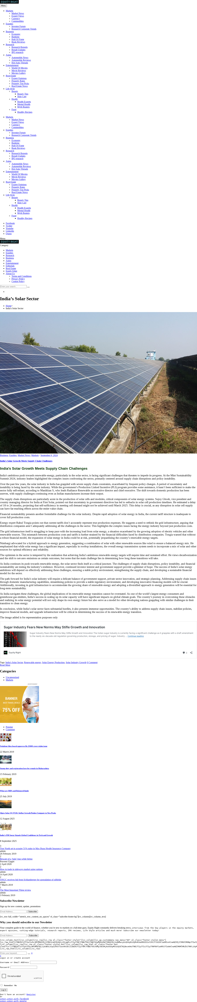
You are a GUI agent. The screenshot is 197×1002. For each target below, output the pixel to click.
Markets (9, 11)
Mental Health (23, 104)
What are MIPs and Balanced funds (14, 791)
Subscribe (32, 911)
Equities (9, 24)
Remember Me (10, 985)
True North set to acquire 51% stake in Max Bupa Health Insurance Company (35, 848)
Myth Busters (23, 107)
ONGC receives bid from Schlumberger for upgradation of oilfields (30, 879)
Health (15, 99)
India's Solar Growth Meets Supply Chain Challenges (26, 461)
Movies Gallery (19, 73)
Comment (10, 729)
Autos (8, 55)
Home (8, 306)
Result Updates (18, 49)
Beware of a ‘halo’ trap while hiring (16, 859)
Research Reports (20, 47)
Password (4, 967)
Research (10, 44)
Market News (18, 13)
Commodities (18, 21)
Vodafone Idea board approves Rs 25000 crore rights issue (23, 746)
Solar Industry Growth (76, 662)
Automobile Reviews (21, 60)
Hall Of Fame (18, 39)
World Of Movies (20, 68)
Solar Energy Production (53, 662)
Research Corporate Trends (24, 29)
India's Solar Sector (14, 662)
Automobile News (20, 57)
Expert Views (18, 16)
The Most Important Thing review (15, 890)
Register (31, 994)
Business (10, 31)
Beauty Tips (22, 94)
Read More (5, 665)
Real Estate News (20, 86)
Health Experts (24, 101)
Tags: (2, 662)
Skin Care (21, 96)
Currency (16, 18)
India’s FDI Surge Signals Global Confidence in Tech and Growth (26, 835)
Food (14, 109)
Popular (9, 727)
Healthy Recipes (24, 112)
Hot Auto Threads (20, 62)
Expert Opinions (19, 78)
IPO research (17, 52)
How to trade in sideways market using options (21, 869)
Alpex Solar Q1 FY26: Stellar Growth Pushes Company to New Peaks (28, 813)
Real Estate (11, 75)
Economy (16, 34)
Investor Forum (19, 26)
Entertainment (12, 65)
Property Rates (18, 81)
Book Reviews (18, 42)
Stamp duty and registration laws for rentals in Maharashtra (24, 768)
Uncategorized (12, 677)
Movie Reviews (19, 70)
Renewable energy (32, 662)
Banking (15, 37)
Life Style (10, 88)
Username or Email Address (14, 962)
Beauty (15, 91)
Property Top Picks (20, 83)
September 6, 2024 (49, 455)
